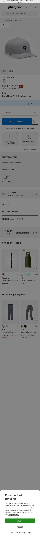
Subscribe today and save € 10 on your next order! (20, 1)
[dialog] (20, 513)
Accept (20, 521)
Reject (20, 527)
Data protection (13, 514)
